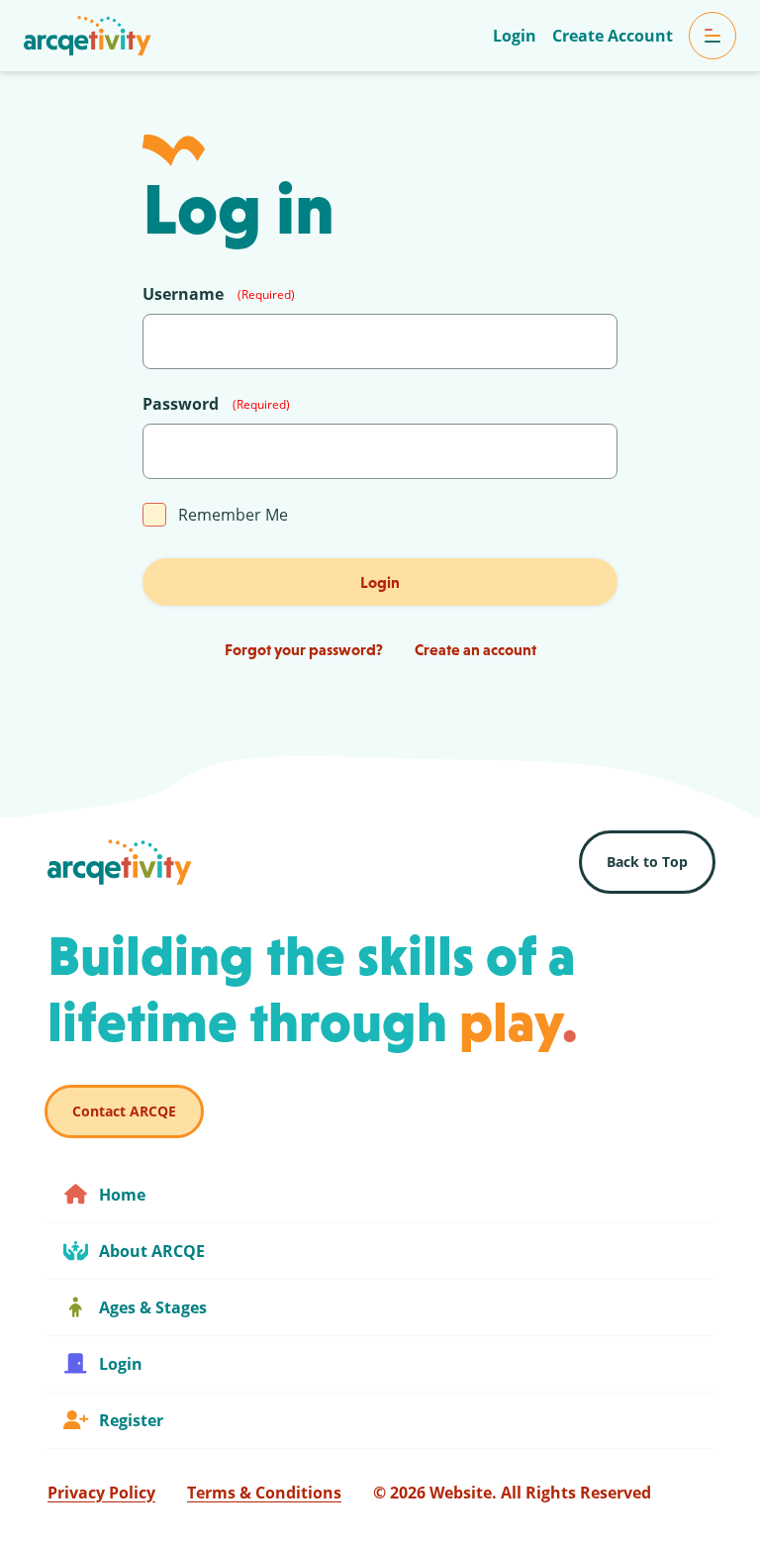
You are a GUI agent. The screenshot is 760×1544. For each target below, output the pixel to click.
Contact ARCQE (124, 1111)
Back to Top (647, 861)
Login (380, 582)
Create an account (475, 649)
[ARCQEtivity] (87, 35)
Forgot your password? (304, 649)
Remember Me (233, 515)
